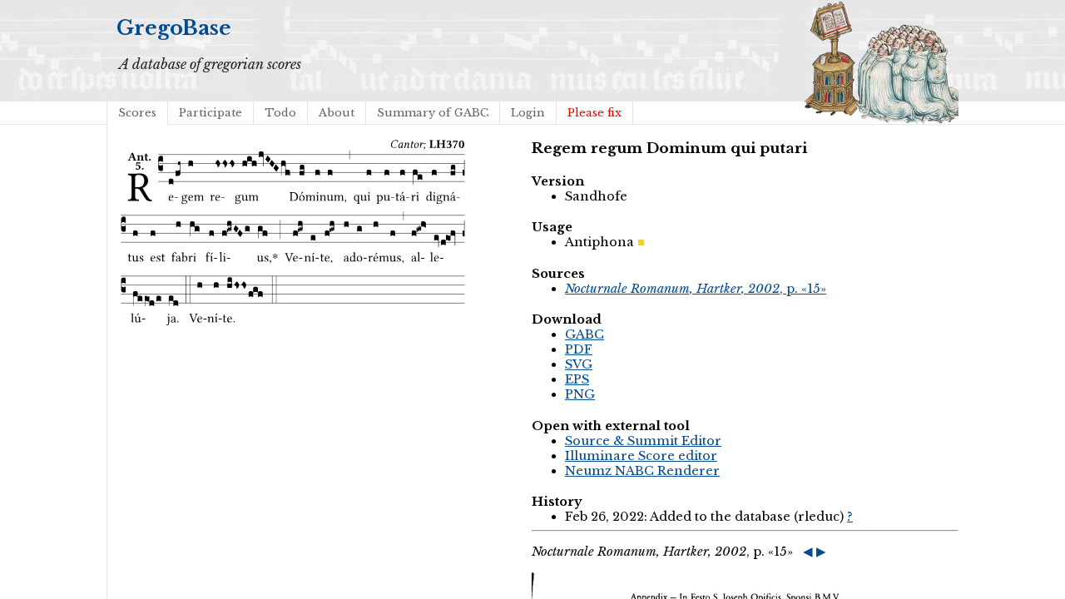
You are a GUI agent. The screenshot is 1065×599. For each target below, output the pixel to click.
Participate (210, 113)
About (336, 113)
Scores (137, 113)
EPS (577, 379)
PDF (578, 349)
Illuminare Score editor (641, 455)
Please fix (594, 113)
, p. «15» (695, 288)
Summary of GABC (432, 113)
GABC (584, 334)
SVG (578, 364)
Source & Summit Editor (643, 440)
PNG (580, 394)
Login (528, 113)
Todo (280, 113)
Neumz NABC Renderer (642, 470)
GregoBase (173, 28)
